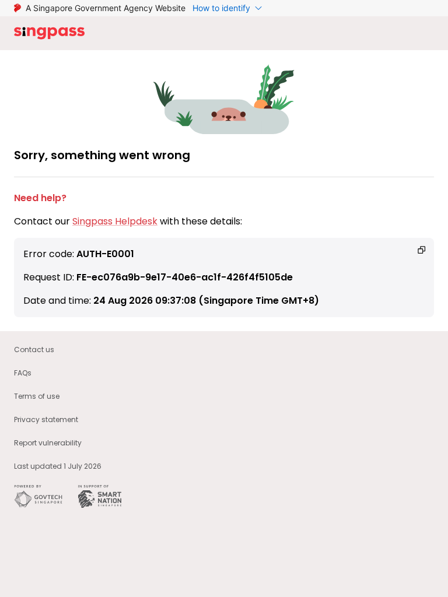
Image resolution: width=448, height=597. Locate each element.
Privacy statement (46, 419)
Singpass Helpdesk (115, 221)
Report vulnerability (48, 443)
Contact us (34, 349)
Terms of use (37, 396)
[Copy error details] (421, 250)
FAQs (23, 373)
